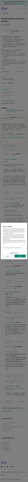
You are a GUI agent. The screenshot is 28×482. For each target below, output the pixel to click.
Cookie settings (14, 253)
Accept (20, 256)
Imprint (19, 247)
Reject (8, 256)
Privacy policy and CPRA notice (9, 247)
